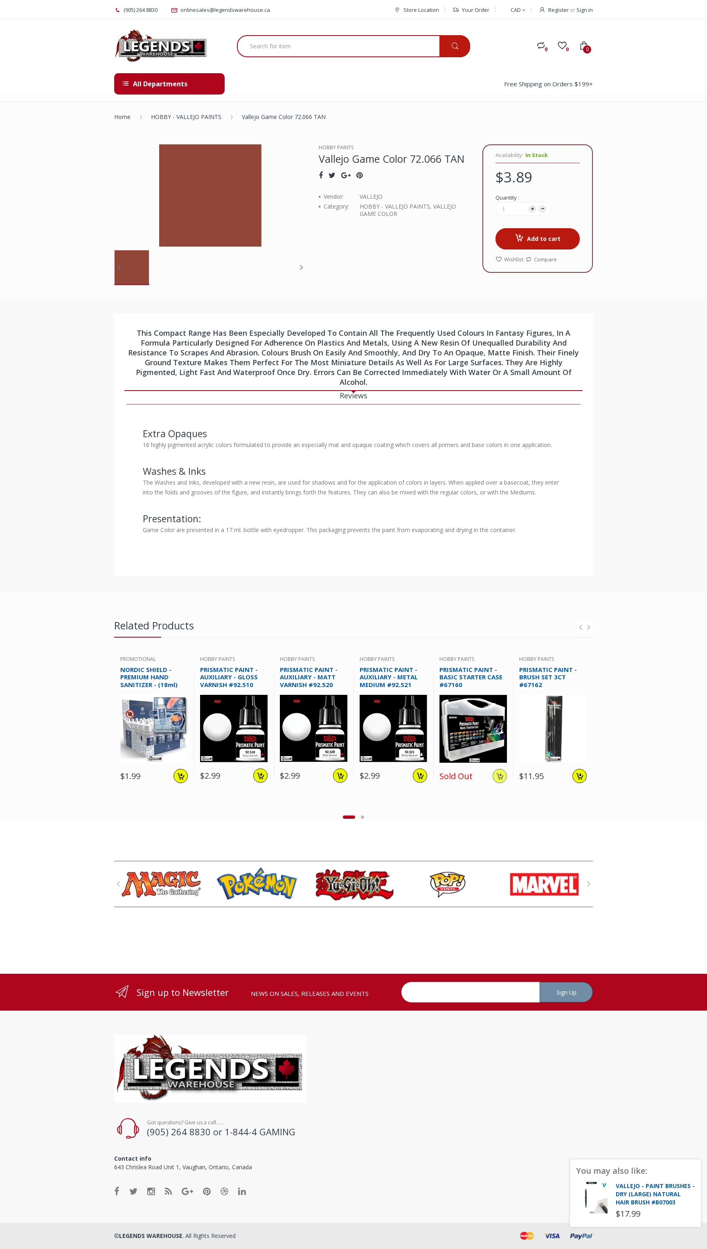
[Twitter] (332, 175)
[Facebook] (321, 175)
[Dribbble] (224, 1191)
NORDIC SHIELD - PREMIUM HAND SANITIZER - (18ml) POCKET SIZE (149, 680)
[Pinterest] (359, 175)
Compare (545, 259)
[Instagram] (151, 1191)
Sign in (584, 9)
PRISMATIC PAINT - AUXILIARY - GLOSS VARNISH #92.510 (229, 677)
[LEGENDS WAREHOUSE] (161, 46)
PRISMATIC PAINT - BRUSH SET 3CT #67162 (548, 677)
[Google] (346, 175)
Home (122, 117)
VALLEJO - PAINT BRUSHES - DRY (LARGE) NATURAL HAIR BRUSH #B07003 (655, 1194)
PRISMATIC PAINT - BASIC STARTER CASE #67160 (470, 677)
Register (558, 9)
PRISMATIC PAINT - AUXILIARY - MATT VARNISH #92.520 (309, 677)
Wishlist (513, 259)
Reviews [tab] (353, 395)
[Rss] (168, 1191)
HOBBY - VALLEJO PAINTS (186, 117)
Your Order (475, 9)
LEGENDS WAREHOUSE (150, 1236)
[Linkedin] (242, 1191)
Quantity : (507, 197)
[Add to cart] (180, 776)
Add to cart (544, 239)
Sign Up (566, 992)
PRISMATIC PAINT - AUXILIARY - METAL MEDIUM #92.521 (389, 677)
